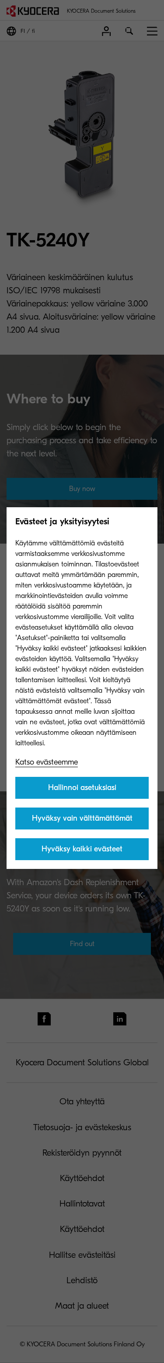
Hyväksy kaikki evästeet (82, 849)
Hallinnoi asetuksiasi (82, 787)
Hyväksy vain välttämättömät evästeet (82, 821)
